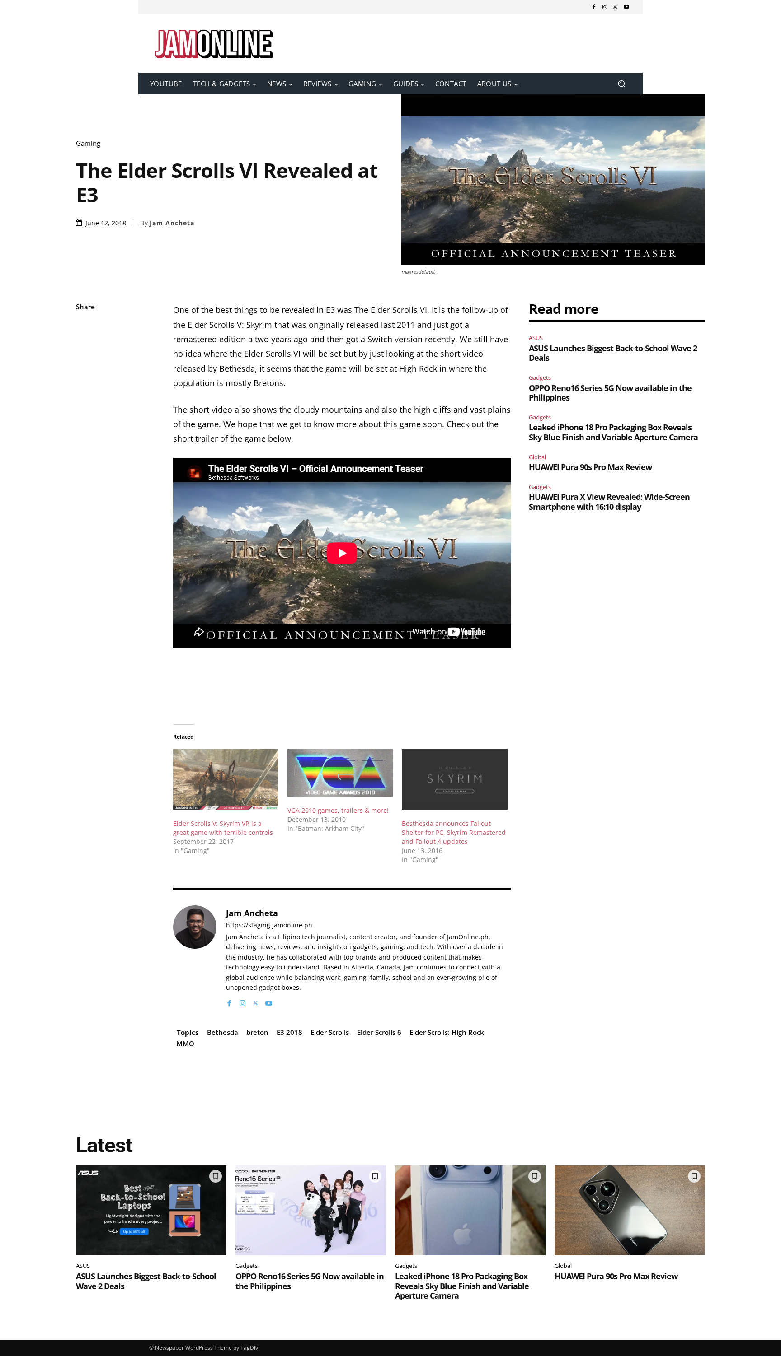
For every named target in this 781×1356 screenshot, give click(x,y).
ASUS (536, 338)
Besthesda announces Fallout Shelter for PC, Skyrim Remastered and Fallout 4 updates (454, 832)
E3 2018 (289, 1032)
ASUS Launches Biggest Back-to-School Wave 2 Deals (613, 353)
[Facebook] (593, 7)
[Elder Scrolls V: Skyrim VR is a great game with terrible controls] (225, 779)
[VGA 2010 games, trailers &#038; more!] (340, 773)
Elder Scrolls (330, 1032)
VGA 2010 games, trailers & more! (338, 810)
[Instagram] (604, 7)
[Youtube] (626, 7)
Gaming (88, 143)
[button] (621, 83)
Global (537, 457)
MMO (185, 1043)
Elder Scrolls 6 (379, 1032)
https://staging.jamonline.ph (269, 925)
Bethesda (222, 1032)
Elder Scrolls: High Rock (446, 1032)
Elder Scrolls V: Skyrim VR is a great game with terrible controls (223, 828)
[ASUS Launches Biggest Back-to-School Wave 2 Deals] (151, 1210)
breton (257, 1032)
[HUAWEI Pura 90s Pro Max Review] (630, 1210)
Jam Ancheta (172, 223)
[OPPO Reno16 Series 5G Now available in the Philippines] (310, 1210)
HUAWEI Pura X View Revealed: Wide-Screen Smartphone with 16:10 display (609, 501)
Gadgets (540, 377)
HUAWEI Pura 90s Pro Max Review (590, 466)
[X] (615, 7)
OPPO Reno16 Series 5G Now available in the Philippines (610, 392)
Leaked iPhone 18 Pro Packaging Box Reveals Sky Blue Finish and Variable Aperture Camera (613, 432)
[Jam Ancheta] (194, 956)
